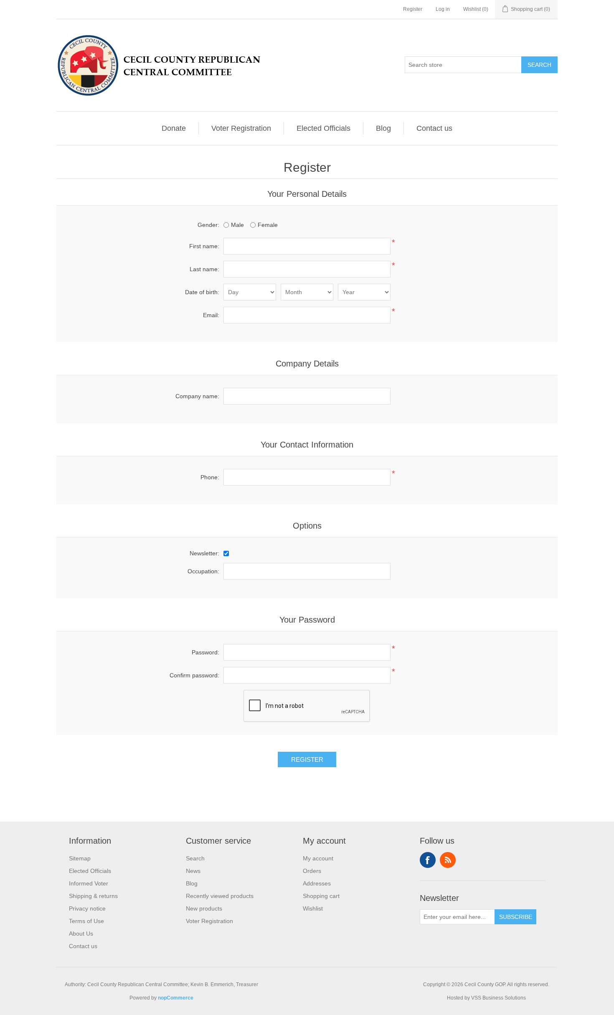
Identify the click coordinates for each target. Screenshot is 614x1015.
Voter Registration (241, 128)
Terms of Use (86, 921)
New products (204, 908)
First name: (204, 246)
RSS (448, 860)
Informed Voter (88, 883)
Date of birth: (202, 292)
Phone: (209, 477)
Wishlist (313, 908)
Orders (312, 870)
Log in (443, 9)
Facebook (428, 860)
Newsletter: (204, 553)
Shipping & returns (93, 896)
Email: (211, 315)
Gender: (208, 224)
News (193, 870)
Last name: (204, 269)
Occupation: (203, 571)
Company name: (197, 396)
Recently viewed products (220, 896)
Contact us (434, 128)
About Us (81, 933)
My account (318, 858)
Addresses (317, 883)
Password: (205, 652)
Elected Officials (323, 128)
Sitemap (80, 858)
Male (237, 224)
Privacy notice (87, 908)
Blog (383, 128)
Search (195, 858)
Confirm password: (194, 675)
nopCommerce (175, 998)
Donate (174, 128)
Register (412, 9)
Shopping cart (321, 896)
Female (268, 224)
